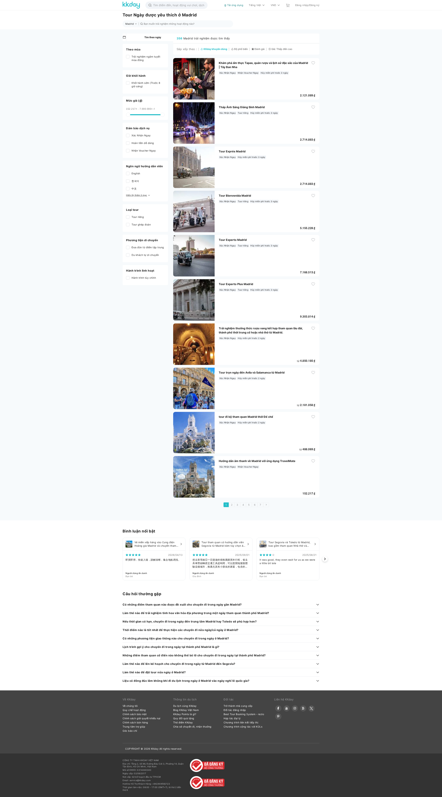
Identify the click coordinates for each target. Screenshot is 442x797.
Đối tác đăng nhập (235, 710)
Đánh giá (259, 49)
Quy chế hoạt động (134, 710)
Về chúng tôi (130, 705)
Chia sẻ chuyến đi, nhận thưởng (192, 726)
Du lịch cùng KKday (185, 705)
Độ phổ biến (241, 49)
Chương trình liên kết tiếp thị (241, 722)
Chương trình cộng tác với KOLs (243, 726)
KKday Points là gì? (184, 714)
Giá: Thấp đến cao (281, 49)
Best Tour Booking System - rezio (244, 714)
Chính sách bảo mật (135, 714)
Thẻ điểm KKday (183, 722)
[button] (132, 23)
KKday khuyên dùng (215, 49)
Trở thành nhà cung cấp (238, 705)
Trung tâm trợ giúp (134, 726)
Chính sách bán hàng (135, 722)
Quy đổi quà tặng (183, 718)
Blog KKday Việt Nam (186, 710)
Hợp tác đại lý (232, 718)
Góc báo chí (130, 730)
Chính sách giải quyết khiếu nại (141, 718)
